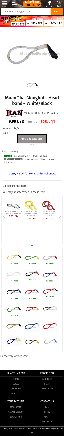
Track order (15, 407)
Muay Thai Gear (16, 373)
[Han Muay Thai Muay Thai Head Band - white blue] (50, 347)
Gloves (16, 384)
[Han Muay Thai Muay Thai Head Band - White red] (50, 262)
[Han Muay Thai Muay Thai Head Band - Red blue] (32, 297)
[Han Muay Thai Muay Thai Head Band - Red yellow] (32, 314)
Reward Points (15, 417)
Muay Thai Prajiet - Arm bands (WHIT (13, 212)
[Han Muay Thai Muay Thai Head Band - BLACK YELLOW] (32, 347)
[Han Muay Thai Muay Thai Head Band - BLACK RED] (32, 278)
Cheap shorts (47, 388)
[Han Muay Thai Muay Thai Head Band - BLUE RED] (50, 280)
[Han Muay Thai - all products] (14, 113)
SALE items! (47, 379)
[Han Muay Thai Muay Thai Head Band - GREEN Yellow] (32, 262)
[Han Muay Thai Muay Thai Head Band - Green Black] (13, 314)
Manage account (15, 412)
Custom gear (15, 388)
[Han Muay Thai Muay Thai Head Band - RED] (50, 331)
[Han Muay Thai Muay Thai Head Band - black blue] (13, 297)
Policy (47, 412)
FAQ (47, 407)
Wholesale (16, 393)
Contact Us (47, 401)
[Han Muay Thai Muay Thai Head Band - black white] (50, 314)
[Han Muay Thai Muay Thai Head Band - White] (13, 280)
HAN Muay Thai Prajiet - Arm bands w (30, 213)
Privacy (47, 417)
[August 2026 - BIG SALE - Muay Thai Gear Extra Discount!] (32, 26)
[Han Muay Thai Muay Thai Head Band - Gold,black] (13, 331)
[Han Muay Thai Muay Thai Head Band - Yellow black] (13, 262)
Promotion (47, 373)
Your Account (15, 401)
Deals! (47, 384)
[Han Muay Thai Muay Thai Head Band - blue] (32, 331)
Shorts (15, 379)
